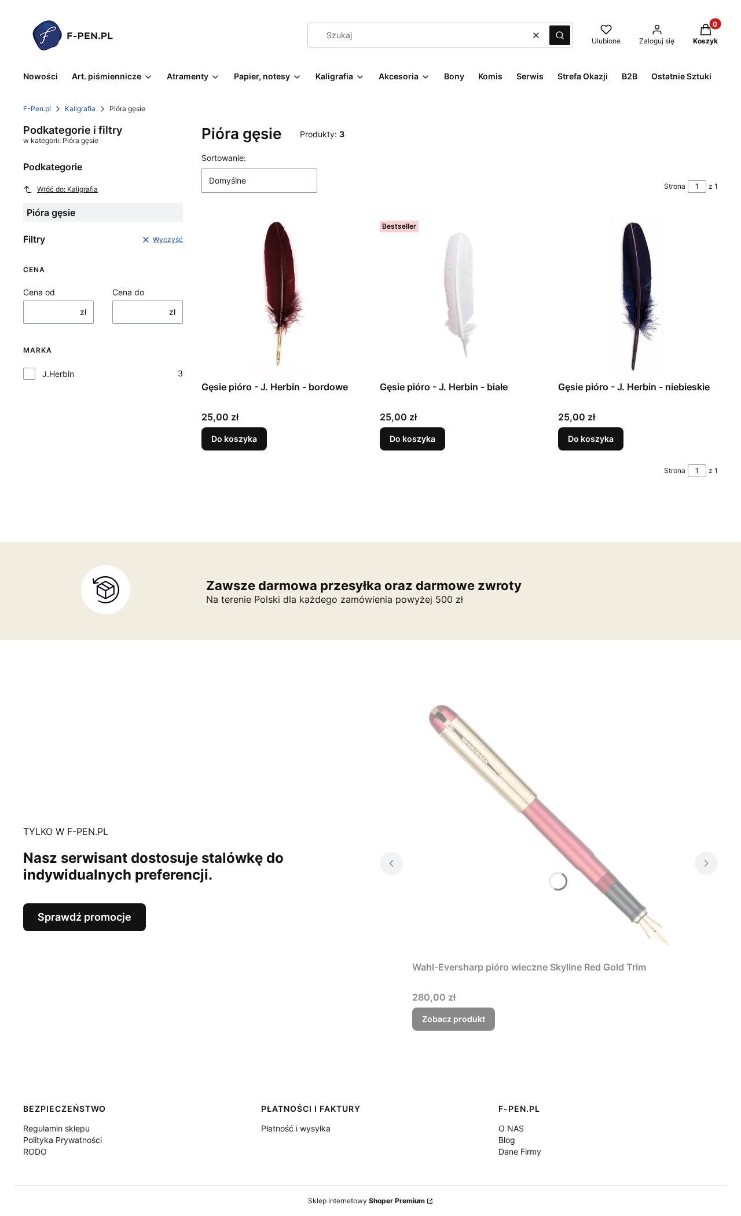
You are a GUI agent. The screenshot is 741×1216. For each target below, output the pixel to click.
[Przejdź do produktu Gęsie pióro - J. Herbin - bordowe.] (281, 296)
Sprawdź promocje (84, 917)
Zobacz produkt (453, 1019)
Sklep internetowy (366, 1200)
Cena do (128, 292)
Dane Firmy (519, 1151)
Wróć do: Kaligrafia (67, 189)
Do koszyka (234, 439)
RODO (35, 1151)
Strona (674, 186)
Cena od (39, 292)
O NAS (511, 1128)
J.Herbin (58, 374)
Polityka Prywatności (62, 1140)
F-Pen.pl (37, 108)
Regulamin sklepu (56, 1128)
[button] (559, 35)
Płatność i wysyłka (296, 1128)
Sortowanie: (223, 158)
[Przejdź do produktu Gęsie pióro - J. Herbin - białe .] (460, 296)
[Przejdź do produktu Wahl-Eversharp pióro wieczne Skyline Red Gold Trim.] (548, 825)
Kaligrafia (80, 108)
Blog (506, 1140)
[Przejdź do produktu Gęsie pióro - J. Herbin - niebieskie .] (638, 296)
